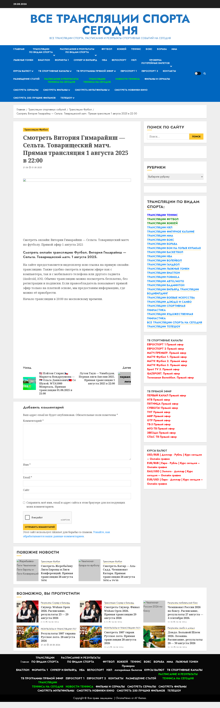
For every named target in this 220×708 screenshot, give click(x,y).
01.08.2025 (37, 167)
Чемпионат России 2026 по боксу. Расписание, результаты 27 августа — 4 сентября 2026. (185, 612)
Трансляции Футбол (36, 129)
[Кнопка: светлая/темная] (198, 73)
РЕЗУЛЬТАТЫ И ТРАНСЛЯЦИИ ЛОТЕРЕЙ (61, 629)
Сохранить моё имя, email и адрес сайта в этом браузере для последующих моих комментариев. (75, 505)
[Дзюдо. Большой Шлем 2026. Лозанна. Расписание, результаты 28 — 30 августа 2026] (154, 637)
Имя (27, 464)
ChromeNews (123, 698)
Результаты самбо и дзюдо (181, 628)
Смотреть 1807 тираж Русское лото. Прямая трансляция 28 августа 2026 (120, 638)
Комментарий (33, 421)
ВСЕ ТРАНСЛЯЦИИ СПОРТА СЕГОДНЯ (110, 24)
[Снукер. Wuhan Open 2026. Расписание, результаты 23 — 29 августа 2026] (27, 611)
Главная (18, 49)
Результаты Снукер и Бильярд (55, 602)
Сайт (26, 490)
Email (27, 477)
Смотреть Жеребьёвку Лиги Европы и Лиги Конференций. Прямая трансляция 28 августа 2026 (57, 573)
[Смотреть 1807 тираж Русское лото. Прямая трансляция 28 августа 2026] (91, 637)
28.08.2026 (55, 645)
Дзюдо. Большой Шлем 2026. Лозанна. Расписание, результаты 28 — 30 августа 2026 (185, 638)
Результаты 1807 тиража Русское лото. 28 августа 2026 (58, 637)
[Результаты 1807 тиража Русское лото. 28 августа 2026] (27, 637)
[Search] (205, 73)
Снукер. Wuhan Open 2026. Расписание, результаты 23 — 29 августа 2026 (55, 612)
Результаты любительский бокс (183, 602)
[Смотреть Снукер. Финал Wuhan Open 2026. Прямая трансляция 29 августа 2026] (91, 611)
